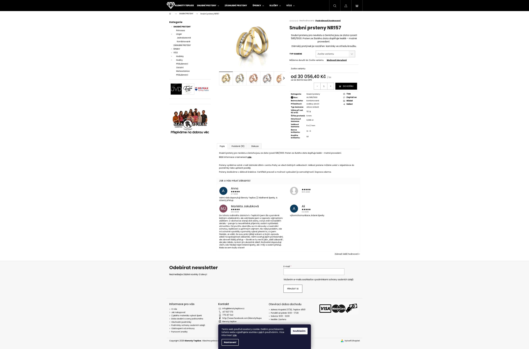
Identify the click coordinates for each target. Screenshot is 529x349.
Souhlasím (299, 331)
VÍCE (175, 52)
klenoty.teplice (229, 321)
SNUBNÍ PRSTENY (182, 26)
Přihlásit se (293, 288)
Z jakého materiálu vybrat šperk (186, 315)
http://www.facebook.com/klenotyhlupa (242, 318)
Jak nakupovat (178, 312)
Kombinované (183, 41)
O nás (174, 309)
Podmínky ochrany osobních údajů (188, 325)
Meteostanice (183, 71)
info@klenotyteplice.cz (233, 308)
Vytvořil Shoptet (352, 340)
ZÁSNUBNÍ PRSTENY (182, 45)
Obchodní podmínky (181, 322)
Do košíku (348, 86)
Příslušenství (182, 63)
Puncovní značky (179, 331)
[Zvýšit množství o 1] (330, 86)
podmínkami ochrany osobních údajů (334, 279)
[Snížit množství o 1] (317, 86)
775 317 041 (227, 315)
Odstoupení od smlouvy (183, 328)
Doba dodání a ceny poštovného (187, 318)
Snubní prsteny (313, 94)
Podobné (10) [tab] (238, 146)
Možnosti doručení (337, 60)
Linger (179, 34)
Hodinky (180, 56)
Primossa (180, 30)
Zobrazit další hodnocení (346, 254)
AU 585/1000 (311, 97)
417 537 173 (227, 311)
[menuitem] (208, 5)
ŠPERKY (176, 49)
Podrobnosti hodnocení (328, 20)
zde (235, 335)
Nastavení (230, 342)
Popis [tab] (222, 146)
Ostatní (180, 67)
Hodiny (179, 60)
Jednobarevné (184, 37)
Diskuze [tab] (255, 146)
